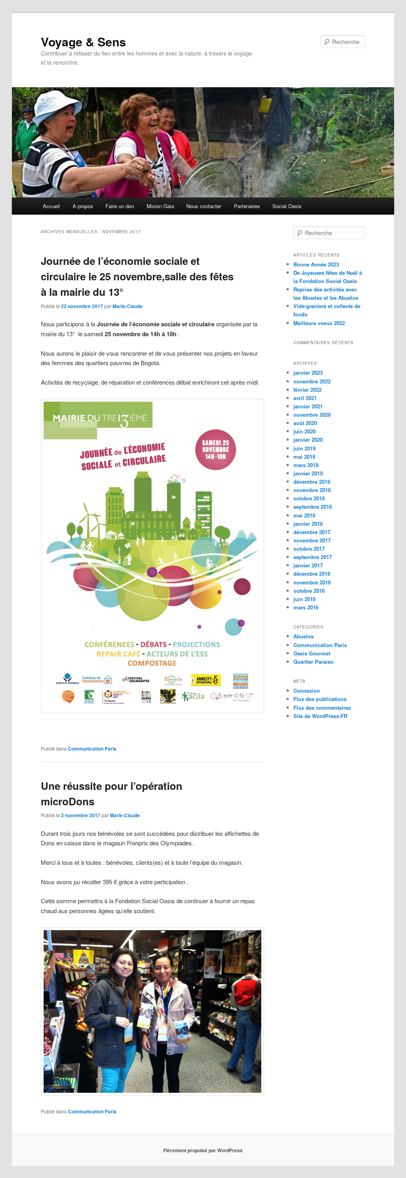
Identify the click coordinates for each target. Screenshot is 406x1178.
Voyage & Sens (83, 41)
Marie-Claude (128, 306)
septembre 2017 (312, 557)
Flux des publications (320, 699)
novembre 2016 (312, 582)
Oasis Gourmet (311, 653)
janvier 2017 (308, 565)
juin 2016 (304, 599)
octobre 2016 (309, 590)
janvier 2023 (308, 372)
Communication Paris (92, 748)
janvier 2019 (308, 473)
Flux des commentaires (322, 707)
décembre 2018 (311, 481)
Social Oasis (287, 206)
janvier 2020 (308, 439)
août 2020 (305, 423)
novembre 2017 (312, 540)
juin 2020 (304, 431)
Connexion (306, 690)
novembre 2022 (312, 381)
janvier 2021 (308, 406)
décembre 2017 (311, 532)
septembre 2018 (312, 506)
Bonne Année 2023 (316, 264)
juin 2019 (304, 448)
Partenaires (247, 206)
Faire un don (119, 206)
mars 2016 (305, 607)
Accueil (51, 206)
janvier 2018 (308, 523)
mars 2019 (305, 465)
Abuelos (303, 636)
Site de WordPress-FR (320, 716)
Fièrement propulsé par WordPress (203, 1150)
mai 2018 (304, 515)
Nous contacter (203, 206)
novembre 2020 (312, 414)
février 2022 (307, 389)
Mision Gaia (160, 206)
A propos (83, 206)
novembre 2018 (312, 490)
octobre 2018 (309, 498)
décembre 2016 (311, 573)
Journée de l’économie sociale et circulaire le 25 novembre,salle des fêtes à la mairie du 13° (137, 276)
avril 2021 (305, 398)
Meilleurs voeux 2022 (319, 323)
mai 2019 (304, 456)
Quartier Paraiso (313, 661)
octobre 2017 (309, 548)
